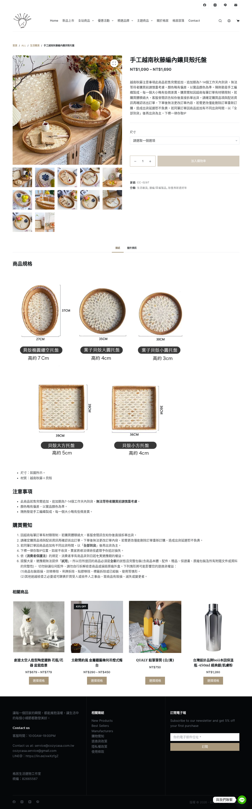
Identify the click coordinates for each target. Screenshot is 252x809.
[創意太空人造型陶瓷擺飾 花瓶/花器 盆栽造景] (39, 627)
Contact (194, 20)
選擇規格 (39, 680)
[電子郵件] (236, 5)
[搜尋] (220, 20)
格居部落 (178, 20)
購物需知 (98, 736)
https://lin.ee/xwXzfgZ (42, 756)
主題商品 (143, 20)
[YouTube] (29, 801)
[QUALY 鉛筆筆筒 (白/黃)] (155, 627)
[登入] (229, 20)
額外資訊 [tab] (132, 247)
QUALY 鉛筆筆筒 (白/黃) (155, 660)
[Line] (225, 5)
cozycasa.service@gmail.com (35, 751)
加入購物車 (198, 161)
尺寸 (133, 132)
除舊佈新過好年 (177, 187)
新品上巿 (68, 20)
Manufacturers (102, 731)
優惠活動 (104, 20)
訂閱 (205, 746)
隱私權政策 (99, 746)
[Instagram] (215, 5)
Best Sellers (100, 726)
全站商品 (84, 20)
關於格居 (163, 20)
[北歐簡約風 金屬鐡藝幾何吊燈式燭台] (97, 627)
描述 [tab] (117, 247)
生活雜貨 (142, 187)
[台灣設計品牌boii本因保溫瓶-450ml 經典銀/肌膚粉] (213, 627)
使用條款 (98, 752)
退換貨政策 (99, 741)
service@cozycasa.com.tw (54, 745)
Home (54, 20)
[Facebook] (204, 5)
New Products (102, 721)
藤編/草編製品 (158, 187)
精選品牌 (123, 20)
